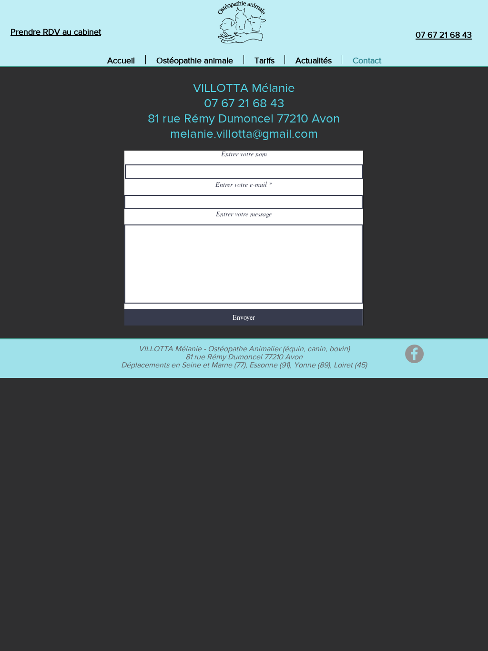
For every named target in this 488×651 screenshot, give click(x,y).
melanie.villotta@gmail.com (244, 133)
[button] (195, 59)
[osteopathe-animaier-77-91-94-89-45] (414, 354)
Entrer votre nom (244, 154)
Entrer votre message (244, 214)
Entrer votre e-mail (241, 184)
